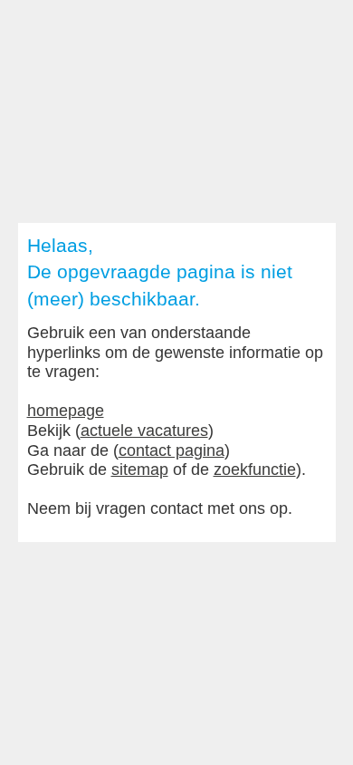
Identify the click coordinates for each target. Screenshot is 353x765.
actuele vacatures (144, 430)
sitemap (139, 469)
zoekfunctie (255, 469)
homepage (65, 411)
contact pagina (171, 450)
